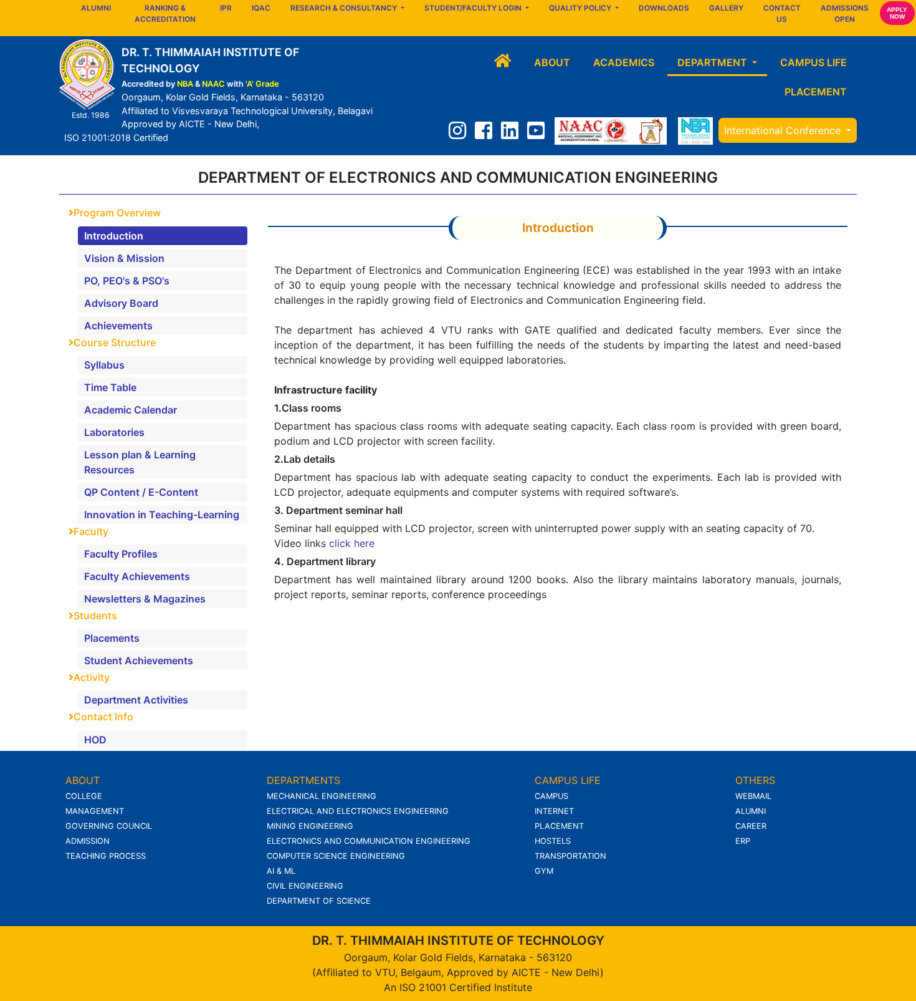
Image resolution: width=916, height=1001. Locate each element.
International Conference (784, 130)
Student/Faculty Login (473, 8)
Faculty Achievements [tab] (137, 576)
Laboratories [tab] (114, 432)
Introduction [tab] (113, 236)
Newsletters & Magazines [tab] (145, 598)
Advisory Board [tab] (121, 303)
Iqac (261, 8)
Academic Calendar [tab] (130, 410)
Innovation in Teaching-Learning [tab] (161, 514)
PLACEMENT (816, 91)
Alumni (96, 8)
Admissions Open (845, 14)
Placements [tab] (112, 638)
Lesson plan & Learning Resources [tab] (140, 462)
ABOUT (552, 62)
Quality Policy (581, 8)
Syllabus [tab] (104, 365)
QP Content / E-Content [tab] (141, 492)
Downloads (664, 8)
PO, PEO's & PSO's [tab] (126, 280)
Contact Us (782, 14)
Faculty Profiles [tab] (121, 554)
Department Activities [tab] (136, 700)
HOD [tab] (95, 739)
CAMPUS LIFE (813, 62)
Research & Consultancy (344, 8)
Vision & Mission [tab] (124, 258)
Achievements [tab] (118, 325)
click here (352, 543)
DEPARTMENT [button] (713, 62)
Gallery (726, 8)
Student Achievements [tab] (138, 660)
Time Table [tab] (110, 387)
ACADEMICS (623, 62)
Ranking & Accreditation (165, 14)
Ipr (226, 8)
